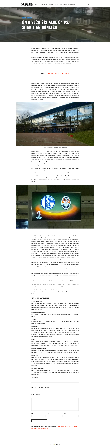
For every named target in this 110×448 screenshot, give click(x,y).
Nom (32, 413)
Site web (64, 413)
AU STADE (24, 17)
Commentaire (34, 397)
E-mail (48, 413)
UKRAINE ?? (30, 17)
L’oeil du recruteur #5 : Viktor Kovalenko (58, 73)
